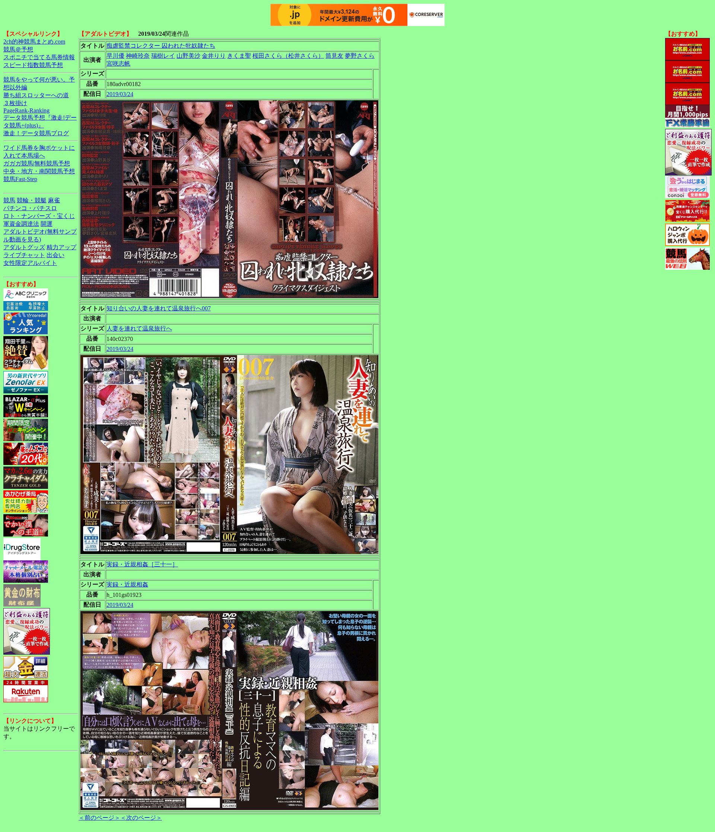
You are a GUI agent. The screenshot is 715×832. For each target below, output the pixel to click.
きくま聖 (239, 56)
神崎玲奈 (138, 56)
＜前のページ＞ (99, 817)
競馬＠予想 (18, 49)
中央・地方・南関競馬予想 (39, 171)
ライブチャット (24, 255)
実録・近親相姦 (127, 584)
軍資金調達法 (21, 224)
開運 (47, 224)
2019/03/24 (120, 94)
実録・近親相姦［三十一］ (142, 564)
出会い (55, 255)
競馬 (9, 200)
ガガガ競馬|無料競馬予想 (36, 163)
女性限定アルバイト (30, 263)
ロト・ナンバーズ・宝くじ (39, 216)
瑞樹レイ (163, 56)
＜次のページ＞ (141, 817)
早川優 (115, 56)
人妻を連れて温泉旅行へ (139, 328)
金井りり (214, 56)
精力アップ (61, 247)
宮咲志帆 (118, 63)
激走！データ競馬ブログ (36, 133)
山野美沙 (188, 56)
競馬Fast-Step (20, 179)
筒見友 (334, 56)
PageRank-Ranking (26, 110)
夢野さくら (360, 56)
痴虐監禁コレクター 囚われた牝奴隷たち (161, 45)
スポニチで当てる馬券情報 (39, 57)
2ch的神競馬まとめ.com (34, 41)
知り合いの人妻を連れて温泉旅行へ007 (159, 308)
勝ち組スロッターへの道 (36, 95)
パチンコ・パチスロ (30, 208)
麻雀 (54, 200)
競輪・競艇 (32, 200)
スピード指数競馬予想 (33, 65)
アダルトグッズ (24, 247)
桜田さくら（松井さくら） (288, 56)
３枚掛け (15, 103)
